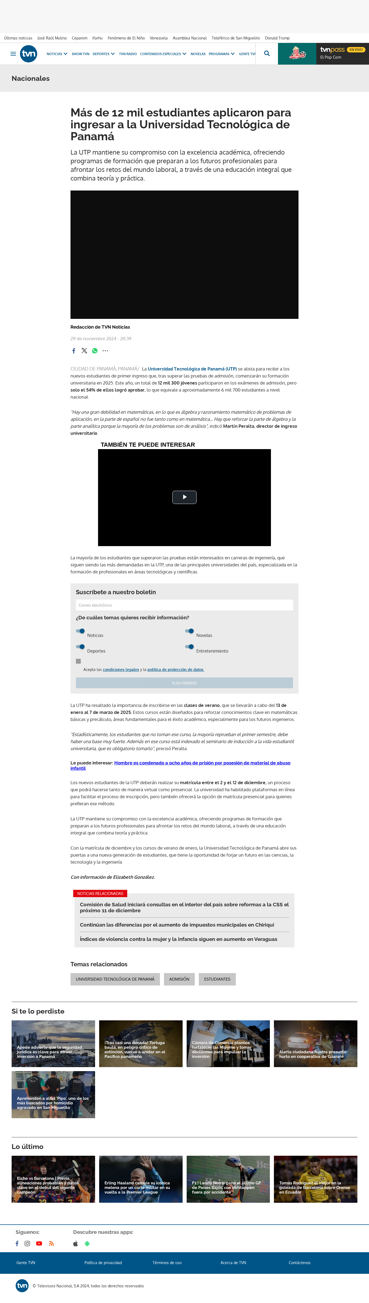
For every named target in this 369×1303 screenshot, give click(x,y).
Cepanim (79, 38)
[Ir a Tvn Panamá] (28, 53)
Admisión (179, 979)
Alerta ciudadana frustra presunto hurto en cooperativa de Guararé (312, 1054)
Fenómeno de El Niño (126, 38)
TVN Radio (128, 54)
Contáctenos (300, 1262)
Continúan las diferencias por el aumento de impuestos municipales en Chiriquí (177, 925)
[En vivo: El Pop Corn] (297, 54)
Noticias (54, 54)
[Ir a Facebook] (18, 1243)
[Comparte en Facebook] (73, 350)
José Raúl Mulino (52, 38)
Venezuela (159, 38)
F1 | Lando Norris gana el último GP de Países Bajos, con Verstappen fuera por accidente (226, 1188)
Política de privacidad (103, 1262)
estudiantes (217, 979)
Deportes (101, 54)
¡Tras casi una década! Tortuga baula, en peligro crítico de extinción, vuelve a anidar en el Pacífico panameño (135, 1050)
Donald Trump (277, 38)
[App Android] (88, 1243)
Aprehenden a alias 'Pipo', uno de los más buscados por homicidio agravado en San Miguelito (53, 1103)
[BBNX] (22, 1285)
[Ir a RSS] (52, 1243)
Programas (219, 54)
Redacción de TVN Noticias (100, 327)
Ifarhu (97, 38)
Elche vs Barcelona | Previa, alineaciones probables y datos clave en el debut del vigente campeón (47, 1185)
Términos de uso (167, 1262)
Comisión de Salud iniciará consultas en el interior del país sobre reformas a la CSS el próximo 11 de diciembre (184, 907)
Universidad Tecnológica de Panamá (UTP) (193, 369)
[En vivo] (325, 47)
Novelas (198, 54)
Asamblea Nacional (190, 38)
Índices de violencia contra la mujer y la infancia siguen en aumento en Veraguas (178, 939)
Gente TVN (248, 54)
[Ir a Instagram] (28, 1243)
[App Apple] (76, 1243)
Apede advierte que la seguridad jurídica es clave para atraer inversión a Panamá (49, 1052)
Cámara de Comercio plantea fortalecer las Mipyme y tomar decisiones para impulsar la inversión (221, 1050)
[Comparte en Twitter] (84, 350)
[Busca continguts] (266, 54)
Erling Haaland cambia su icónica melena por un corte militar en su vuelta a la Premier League (137, 1188)
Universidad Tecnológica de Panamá (115, 979)
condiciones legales (121, 669)
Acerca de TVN (233, 1262)
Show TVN (80, 54)
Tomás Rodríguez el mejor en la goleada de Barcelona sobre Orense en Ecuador (314, 1188)
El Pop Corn (330, 57)
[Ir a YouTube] (40, 1243)
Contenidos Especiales (160, 54)
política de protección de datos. (175, 669)
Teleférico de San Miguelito (236, 38)
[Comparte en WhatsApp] (94, 350)
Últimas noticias (18, 38)
